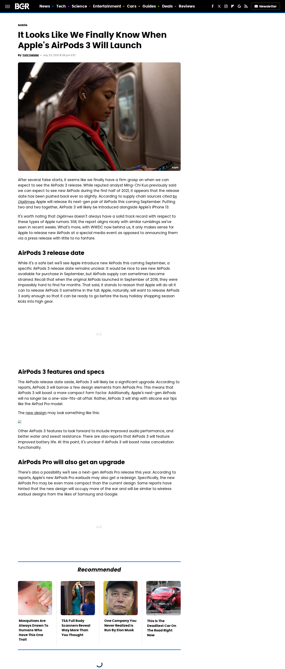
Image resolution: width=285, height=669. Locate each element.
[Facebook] (212, 6)
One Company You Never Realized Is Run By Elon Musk (120, 625)
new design (36, 413)
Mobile (23, 25)
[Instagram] (226, 6)
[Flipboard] (232, 6)
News (44, 6)
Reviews (187, 6)
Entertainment (107, 6)
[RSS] (246, 6)
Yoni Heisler (30, 55)
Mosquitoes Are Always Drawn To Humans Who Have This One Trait (33, 630)
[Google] (239, 6)
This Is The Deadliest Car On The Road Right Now (161, 628)
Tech (61, 6)
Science (79, 6)
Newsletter (267, 6)
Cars (131, 6)
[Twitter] (219, 6)
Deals (167, 6)
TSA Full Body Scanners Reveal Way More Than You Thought (76, 628)
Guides (149, 6)
